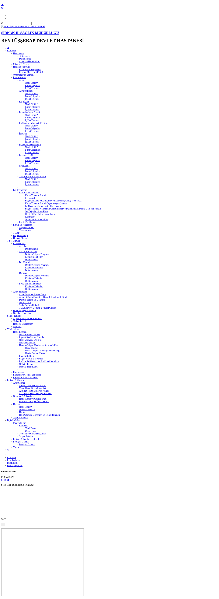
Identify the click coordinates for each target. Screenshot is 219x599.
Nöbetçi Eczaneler (27, 364)
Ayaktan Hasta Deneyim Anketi (34, 391)
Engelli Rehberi (26, 356)
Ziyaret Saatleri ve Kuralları (32, 337)
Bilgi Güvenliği (20, 235)
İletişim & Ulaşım (15, 380)
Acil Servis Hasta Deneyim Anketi (35, 393)
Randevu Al (18, 372)
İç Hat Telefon (32, 88)
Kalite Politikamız (27, 222)
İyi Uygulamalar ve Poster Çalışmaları (43, 206)
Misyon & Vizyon (21, 64)
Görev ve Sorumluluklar (36, 219)
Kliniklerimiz (19, 243)
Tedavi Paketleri (20, 321)
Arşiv (21, 80)
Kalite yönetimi (20, 190)
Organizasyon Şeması (23, 74)
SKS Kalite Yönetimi (29, 192)
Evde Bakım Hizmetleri (30, 283)
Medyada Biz (19, 423)
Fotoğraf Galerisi (21, 441)
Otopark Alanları (27, 409)
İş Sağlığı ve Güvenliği (30, 144)
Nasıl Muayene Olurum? (30, 340)
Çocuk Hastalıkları (28, 251)
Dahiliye (23, 273)
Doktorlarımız (31, 249)
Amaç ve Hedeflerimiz (29, 61)
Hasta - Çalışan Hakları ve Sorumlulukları (38, 345)
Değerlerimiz (25, 58)
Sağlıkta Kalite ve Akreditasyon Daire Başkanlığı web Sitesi (53, 200)
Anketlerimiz (19, 382)
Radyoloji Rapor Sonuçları (25, 377)
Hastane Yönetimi (21, 66)
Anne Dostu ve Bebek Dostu (32, 294)
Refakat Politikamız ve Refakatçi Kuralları (39, 361)
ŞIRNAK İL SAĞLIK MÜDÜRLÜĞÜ (30, 33)
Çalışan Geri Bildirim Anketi (32, 385)
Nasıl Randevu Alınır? (29, 334)
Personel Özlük (26, 155)
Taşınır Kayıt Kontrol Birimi (32, 176)
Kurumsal (11, 50)
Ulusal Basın (31, 431)
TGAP (16, 233)
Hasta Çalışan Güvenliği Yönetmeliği (42, 350)
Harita (22, 412)
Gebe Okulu (25, 302)
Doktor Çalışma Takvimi (24, 310)
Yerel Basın (30, 428)
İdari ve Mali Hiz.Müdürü (31, 72)
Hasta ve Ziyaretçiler (23, 324)
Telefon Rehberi (20, 417)
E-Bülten (23, 425)
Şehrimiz (17, 326)
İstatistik (23, 133)
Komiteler (29, 216)
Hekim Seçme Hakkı (35, 353)
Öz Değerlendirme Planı (36, 211)
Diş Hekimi (24, 262)
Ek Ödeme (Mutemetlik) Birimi (34, 123)
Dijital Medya (13, 420)
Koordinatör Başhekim (30, 69)
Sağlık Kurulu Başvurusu (31, 358)
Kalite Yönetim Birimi (35, 195)
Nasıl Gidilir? (31, 83)
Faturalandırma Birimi (29, 112)
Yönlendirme (13, 329)
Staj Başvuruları (26, 227)
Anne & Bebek (20, 291)
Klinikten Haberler (34, 257)
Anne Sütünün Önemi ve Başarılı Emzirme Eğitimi (43, 297)
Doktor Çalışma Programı (37, 254)
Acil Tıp (23, 246)
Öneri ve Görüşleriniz (23, 396)
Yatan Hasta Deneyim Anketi (32, 388)
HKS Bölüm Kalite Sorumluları (40, 214)
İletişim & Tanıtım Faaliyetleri (27, 439)
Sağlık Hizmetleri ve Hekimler (27, 318)
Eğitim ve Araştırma (22, 224)
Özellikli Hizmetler (22, 313)
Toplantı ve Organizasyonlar (32, 433)
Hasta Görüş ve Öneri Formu (32, 399)
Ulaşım (16, 404)
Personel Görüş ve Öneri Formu (34, 401)
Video (16, 447)
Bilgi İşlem (24, 101)
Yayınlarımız (25, 230)
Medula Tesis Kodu (28, 366)
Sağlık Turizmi (14, 316)
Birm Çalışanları (32, 85)
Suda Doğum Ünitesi (29, 305)
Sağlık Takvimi (26, 436)
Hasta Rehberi (20, 332)
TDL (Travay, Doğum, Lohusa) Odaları (37, 307)
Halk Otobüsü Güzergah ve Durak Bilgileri (39, 415)
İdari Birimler (19, 77)
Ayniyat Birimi (26, 91)
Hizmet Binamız (20, 238)
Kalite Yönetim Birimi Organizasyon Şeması (46, 203)
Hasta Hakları (31, 348)
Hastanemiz (18, 53)
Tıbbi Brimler (13, 241)
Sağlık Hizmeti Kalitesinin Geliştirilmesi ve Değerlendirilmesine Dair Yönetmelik (63, 208)
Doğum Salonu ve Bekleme (32, 299)
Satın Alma (24, 166)
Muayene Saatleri (27, 342)
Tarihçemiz (24, 56)
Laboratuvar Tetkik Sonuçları (27, 374)
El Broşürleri (31, 198)
